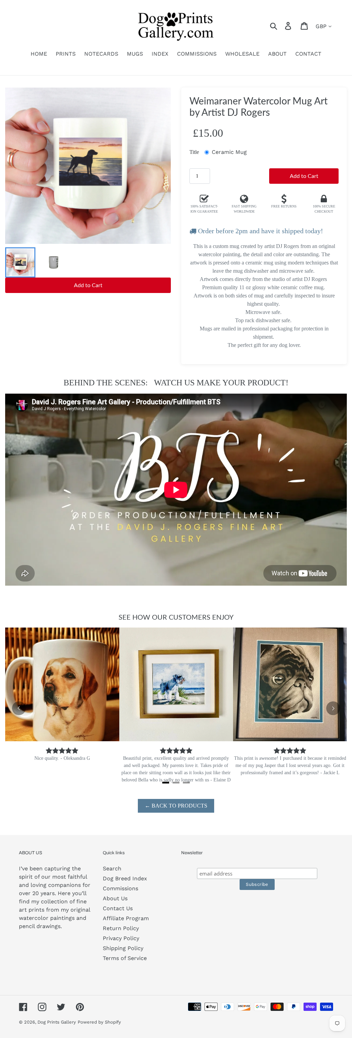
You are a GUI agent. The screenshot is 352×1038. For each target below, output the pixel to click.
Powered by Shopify (99, 1022)
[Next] (333, 708)
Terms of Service (125, 958)
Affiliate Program (126, 918)
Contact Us (118, 908)
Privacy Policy (121, 938)
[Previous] (19, 708)
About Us (115, 898)
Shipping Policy (123, 948)
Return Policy (121, 928)
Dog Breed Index (125, 878)
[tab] (165, 782)
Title (194, 152)
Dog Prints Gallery (56, 1022)
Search (112, 868)
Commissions (120, 888)
